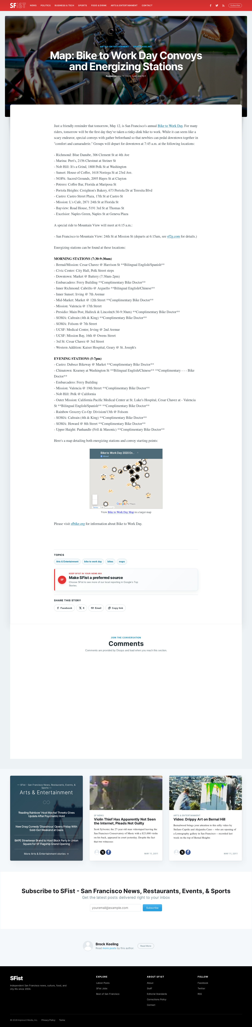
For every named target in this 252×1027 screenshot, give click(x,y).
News (33, 5)
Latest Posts (103, 983)
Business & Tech (64, 5)
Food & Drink (99, 5)
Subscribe (235, 5)
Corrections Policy (156, 999)
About (150, 983)
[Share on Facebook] (108, 852)
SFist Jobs (101, 988)
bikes (110, 561)
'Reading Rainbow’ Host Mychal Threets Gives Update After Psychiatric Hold (46, 814)
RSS (200, 993)
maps (122, 561)
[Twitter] (217, 5)
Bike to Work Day (170, 125)
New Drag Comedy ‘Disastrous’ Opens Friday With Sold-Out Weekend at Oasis (46, 828)
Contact (147, 5)
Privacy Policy (48, 1020)
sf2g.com (173, 236)
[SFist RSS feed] (224, 5)
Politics (46, 5)
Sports (82, 5)
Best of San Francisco (107, 993)
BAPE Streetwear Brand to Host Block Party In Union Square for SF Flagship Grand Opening (46, 842)
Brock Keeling (142, 46)
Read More (145, 946)
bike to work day (93, 561)
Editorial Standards (157, 993)
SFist (16, 978)
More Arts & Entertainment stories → (46, 853)
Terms (62, 1020)
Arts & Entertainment (124, 5)
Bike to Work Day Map (121, 512)
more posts (109, 948)
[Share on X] (103, 852)
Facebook (203, 983)
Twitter (201, 988)
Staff (149, 988)
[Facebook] (211, 6)
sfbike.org (78, 523)
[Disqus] (126, 704)
